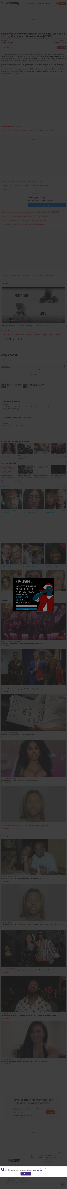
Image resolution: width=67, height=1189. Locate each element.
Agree (25, 1174)
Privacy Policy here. (38, 1170)
